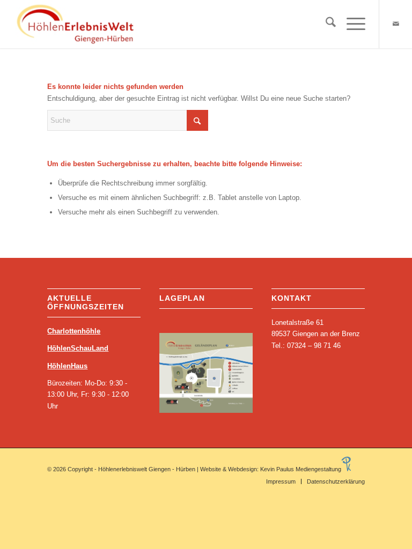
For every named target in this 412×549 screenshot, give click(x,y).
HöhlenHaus (67, 366)
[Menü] (350, 24)
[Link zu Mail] (396, 24)
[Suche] (325, 24)
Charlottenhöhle (73, 331)
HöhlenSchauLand (77, 348)
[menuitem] (325, 24)
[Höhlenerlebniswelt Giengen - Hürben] (77, 24)
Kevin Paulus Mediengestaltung (300, 469)
